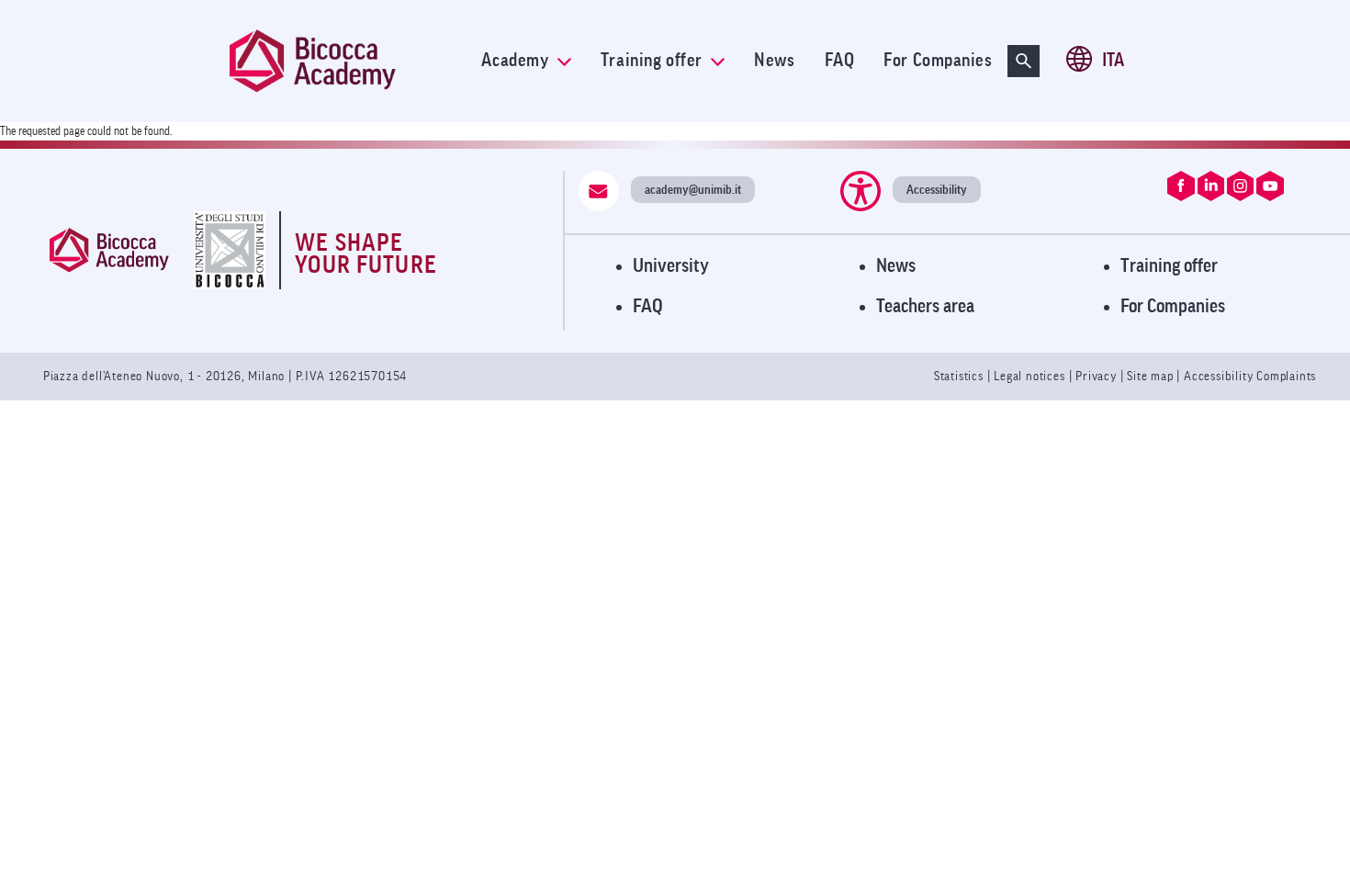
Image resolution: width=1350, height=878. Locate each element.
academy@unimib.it (693, 190)
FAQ (648, 306)
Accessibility (936, 190)
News (896, 266)
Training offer (653, 60)
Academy (516, 60)
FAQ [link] (840, 60)
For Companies (1172, 306)
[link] (348, 61)
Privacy (1096, 376)
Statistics (960, 376)
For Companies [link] (937, 60)
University (671, 266)
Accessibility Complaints (1250, 376)
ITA (1113, 60)
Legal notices (1031, 376)
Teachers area (925, 306)
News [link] (774, 60)
